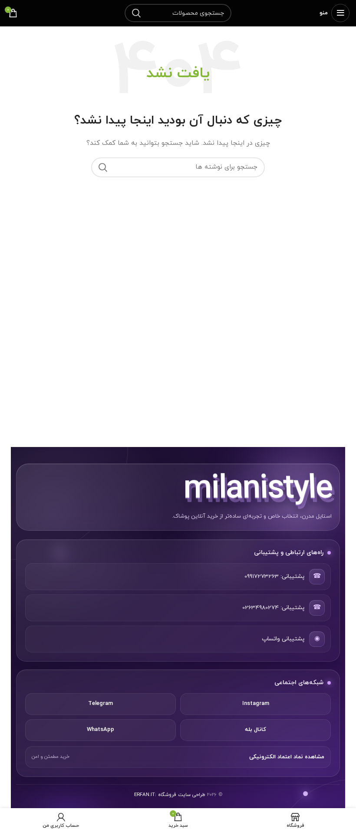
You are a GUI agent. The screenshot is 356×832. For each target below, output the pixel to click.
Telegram (100, 704)
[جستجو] (136, 13)
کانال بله (255, 730)
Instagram (255, 704)
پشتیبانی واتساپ (283, 639)
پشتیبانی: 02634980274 (273, 608)
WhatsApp (100, 730)
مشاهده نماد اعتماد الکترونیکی (286, 757)
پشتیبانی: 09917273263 (274, 576)
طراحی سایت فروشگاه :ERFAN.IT (169, 794)
